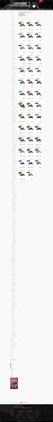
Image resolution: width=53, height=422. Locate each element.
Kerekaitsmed (13, 78)
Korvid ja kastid (14, 117)
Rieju (11, 319)
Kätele (12, 124)
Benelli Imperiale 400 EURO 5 (30, 55)
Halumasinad (13, 182)
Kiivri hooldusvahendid (14, 57)
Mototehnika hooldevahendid (14, 284)
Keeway (12, 312)
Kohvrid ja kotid (13, 191)
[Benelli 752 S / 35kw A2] (38, 128)
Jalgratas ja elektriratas (13, 345)
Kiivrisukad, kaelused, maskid (14, 42)
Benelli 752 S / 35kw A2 (38, 124)
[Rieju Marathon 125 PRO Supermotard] (38, 82)
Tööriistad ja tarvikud (13, 310)
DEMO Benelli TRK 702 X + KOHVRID (21, 124)
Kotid (11, 87)
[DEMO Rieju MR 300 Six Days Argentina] (38, 151)
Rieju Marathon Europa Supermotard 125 (30, 67)
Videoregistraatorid (13, 205)
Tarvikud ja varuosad (14, 119)
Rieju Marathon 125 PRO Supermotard (38, 78)
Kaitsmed (12, 76)
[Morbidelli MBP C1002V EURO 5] (22, 174)
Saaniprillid (13, 92)
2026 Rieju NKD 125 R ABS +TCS (39, 32)
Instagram (28, 413)
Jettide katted (13, 307)
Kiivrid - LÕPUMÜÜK (14, 58)
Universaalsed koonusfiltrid (14, 289)
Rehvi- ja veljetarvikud (14, 272)
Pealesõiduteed (13, 130)
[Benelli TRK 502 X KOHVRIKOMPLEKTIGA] (22, 105)
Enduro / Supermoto (13, 29)
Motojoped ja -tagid (13, 39)
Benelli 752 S (29, 124)
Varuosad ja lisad (12, 348)
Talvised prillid (14, 73)
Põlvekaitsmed (13, 83)
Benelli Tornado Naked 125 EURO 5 (22, 21)
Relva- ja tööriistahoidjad (14, 120)
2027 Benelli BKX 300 (38, 55)
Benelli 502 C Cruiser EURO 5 (30, 101)
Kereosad (14, 238)
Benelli (12, 315)
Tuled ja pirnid (12, 292)
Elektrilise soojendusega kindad (14, 68)
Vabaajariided (13, 44)
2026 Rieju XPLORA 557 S (38, 101)
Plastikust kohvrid (14, 116)
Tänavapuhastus (13, 189)
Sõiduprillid (13, 71)
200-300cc (13, 28)
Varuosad (13, 56)
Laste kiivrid (14, 60)
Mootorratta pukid (14, 209)
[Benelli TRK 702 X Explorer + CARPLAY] (30, 151)
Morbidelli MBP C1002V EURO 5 (22, 170)
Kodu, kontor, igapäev (13, 347)
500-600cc (13, 20)
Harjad (12, 186)
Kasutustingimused (12, 415)
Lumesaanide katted (14, 306)
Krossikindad (13, 66)
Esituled (12, 293)
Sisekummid (13, 273)
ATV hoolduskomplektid (14, 275)
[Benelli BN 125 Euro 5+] (38, 24)
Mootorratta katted (13, 204)
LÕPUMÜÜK (13, 114)
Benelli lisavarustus (13, 210)
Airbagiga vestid (13, 77)
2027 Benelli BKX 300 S (21, 55)
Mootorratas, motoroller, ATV (14, 344)
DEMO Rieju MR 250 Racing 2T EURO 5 (22, 148)
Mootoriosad (14, 239)
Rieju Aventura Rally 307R (21, 78)
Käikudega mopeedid (14, 25)
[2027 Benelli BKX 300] (38, 59)
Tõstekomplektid (14, 150)
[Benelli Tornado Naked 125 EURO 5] (22, 24)
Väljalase (14, 236)
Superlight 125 (14, 233)
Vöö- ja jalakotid (13, 89)
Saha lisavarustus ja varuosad (15, 179)
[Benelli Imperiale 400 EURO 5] (30, 59)
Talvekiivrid (13, 91)
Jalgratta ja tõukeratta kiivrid (14, 59)
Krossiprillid (13, 72)
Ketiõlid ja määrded (13, 279)
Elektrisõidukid (12, 30)
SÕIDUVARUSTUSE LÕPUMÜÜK (14, 111)
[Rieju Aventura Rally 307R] (22, 82)
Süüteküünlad (12, 291)
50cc (12, 26)
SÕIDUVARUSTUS (12, 37)
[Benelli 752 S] (30, 128)
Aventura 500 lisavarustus (15, 242)
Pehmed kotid (14, 118)
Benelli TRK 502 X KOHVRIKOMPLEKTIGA (21, 101)
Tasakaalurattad (13, 33)
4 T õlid (12, 276)
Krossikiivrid (13, 103)
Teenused (20, 415)
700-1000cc (13, 17)
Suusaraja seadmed (13, 185)
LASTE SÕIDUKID (13, 31)
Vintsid (12, 128)
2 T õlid (12, 277)
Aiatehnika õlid (13, 280)
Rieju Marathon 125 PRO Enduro (31, 78)
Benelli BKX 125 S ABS (21, 32)
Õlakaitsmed (13, 81)
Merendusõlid (13, 281)
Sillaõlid (12, 278)
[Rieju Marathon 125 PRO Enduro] (30, 82)
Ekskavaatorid (13, 188)
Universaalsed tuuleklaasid (14, 121)
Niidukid (12, 183)
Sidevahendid (14, 55)
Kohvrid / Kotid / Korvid (14, 115)
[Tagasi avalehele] (10, 9)
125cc (12, 27)
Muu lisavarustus (13, 206)
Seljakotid (13, 88)
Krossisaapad (13, 110)
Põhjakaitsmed (13, 123)
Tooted (19, 413)
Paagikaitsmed (14, 207)
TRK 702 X (13, 214)
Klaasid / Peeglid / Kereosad (15, 148)
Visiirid (13, 54)
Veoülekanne (14, 237)
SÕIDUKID (12, 9)
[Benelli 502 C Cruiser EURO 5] (30, 105)
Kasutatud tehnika (13, 35)
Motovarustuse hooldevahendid (15, 285)
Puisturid (13, 187)
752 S (13, 213)
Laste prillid (13, 74)
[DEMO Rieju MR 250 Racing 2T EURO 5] (22, 151)
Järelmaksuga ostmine (13, 413)
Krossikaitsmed (13, 105)
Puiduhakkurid (13, 181)
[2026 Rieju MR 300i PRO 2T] (30, 174)
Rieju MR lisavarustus (14, 235)
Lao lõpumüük (12, 36)
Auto (11, 346)
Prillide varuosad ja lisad (14, 75)
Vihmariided (13, 43)
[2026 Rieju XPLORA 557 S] (38, 105)
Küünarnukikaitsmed (14, 108)
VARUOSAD (12, 311)
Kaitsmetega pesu (13, 86)
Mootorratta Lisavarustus (13, 190)
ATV (12, 32)
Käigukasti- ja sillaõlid (14, 282)
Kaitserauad (13, 122)
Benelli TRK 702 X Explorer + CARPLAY (30, 148)
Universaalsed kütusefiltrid (14, 290)
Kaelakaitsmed (13, 85)
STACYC (12, 320)
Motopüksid (13, 40)
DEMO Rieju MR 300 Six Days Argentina (38, 148)
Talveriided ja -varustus (13, 90)
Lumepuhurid (13, 180)
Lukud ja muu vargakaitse (13, 308)
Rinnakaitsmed (13, 79)
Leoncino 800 (14, 212)
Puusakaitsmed (13, 84)
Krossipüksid (13, 101)
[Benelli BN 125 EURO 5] (30, 24)
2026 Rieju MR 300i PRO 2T (30, 170)
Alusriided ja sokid (13, 41)
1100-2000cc (13, 22)
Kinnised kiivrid (13, 47)
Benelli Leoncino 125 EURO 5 (30, 32)
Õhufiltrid (13, 288)
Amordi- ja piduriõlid (13, 283)
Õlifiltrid (12, 287)
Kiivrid (12, 46)
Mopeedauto (12, 34)
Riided (12, 38)
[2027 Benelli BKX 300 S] (22, 59)
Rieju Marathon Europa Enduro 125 (39, 67)
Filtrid (11, 286)
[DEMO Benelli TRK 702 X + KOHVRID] (22, 128)
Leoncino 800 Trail (14, 211)
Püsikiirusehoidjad (14, 208)
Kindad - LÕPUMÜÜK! (14, 69)
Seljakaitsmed (13, 80)
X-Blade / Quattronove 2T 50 (14, 313)
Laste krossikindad (13, 67)
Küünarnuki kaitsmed (14, 82)
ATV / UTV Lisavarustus (13, 113)
